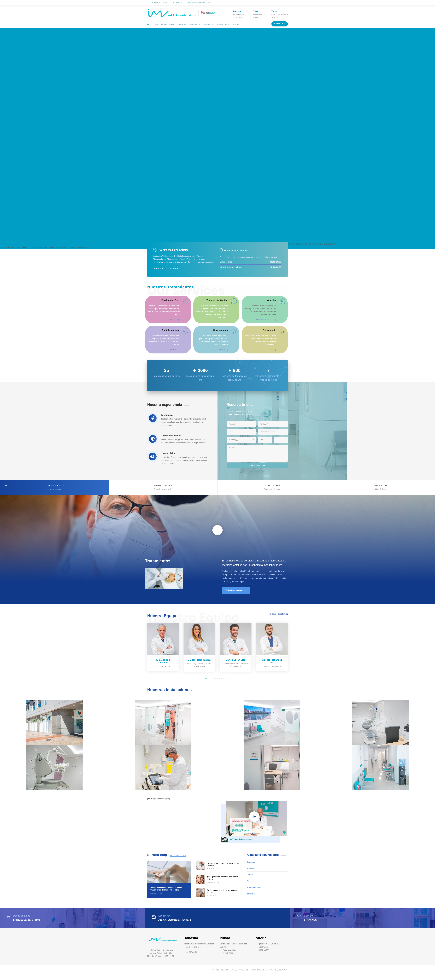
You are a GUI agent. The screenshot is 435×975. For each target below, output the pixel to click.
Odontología (208, 24)
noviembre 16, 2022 (156, 893)
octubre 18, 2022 (212, 896)
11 (225, 678)
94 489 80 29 (310, 920)
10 (223, 678)
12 (227, 678)
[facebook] (277, 3)
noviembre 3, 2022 (213, 882)
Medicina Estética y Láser (164, 24)
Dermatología (195, 24)
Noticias (236, 24)
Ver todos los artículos (178, 855)
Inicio (149, 24)
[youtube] (284, 3)
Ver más (173, 320)
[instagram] (287, 3)
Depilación (182, 24)
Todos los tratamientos (264, 320)
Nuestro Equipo (223, 24)
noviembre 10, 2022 (213, 869)
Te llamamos (279, 24)
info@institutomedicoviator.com (199, 3)
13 (229, 678)
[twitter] (280, 3)
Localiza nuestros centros (26, 920)
